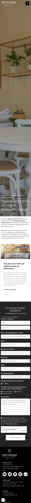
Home (3, 195)
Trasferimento (6, 393)
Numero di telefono (8, 349)
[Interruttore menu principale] (27, 3)
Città (3, 365)
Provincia (4, 357)
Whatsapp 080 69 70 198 (10, 495)
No (8, 383)
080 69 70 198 (9, 493)
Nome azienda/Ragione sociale (12, 333)
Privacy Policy (13, 424)
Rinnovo (18, 391)
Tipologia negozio (7, 373)
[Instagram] (10, 474)
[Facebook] (5, 474)
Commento (5, 397)
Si (2, 383)
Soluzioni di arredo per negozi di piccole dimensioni (14, 266)
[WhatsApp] (26, 474)
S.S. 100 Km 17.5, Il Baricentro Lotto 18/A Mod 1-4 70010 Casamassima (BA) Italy (13, 466)
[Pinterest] (20, 474)
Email (3, 341)
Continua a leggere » (10, 289)
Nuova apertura (7, 391)
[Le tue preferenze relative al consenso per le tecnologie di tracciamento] (3, 500)
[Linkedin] (15, 474)
